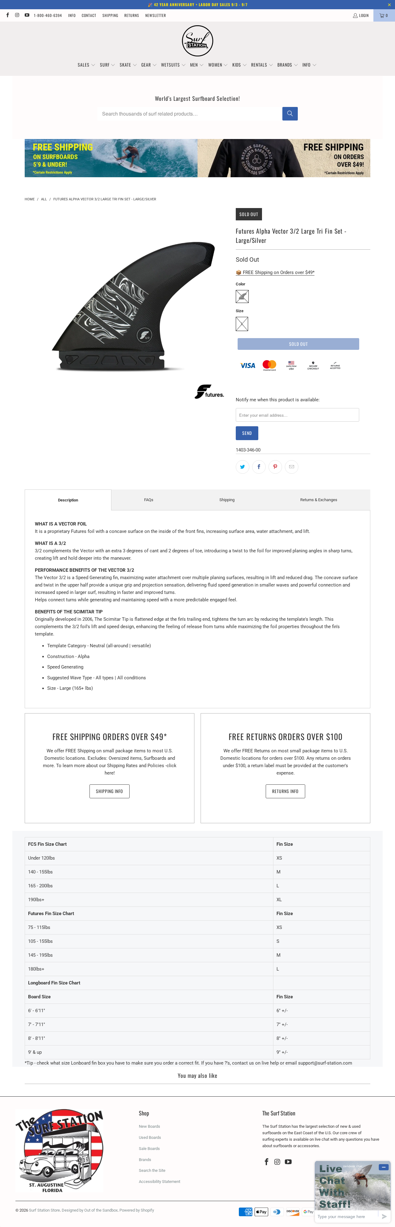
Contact (89, 15)
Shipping (110, 15)
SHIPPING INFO (109, 791)
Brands (145, 1159)
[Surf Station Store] (197, 41)
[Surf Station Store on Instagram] (16, 15)
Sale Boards (149, 1148)
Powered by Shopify (136, 1210)
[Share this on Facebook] (259, 467)
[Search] (290, 114)
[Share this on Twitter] (242, 467)
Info (72, 15)
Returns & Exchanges (318, 499)
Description (68, 500)
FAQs (148, 499)
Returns (131, 15)
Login (364, 15)
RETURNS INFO (285, 791)
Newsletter (155, 15)
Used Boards (150, 1137)
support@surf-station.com (325, 1063)
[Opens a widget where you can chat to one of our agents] (353, 1192)
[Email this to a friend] (291, 467)
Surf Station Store (44, 1210)
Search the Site (152, 1170)
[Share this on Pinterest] (275, 467)
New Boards (149, 1126)
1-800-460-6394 (48, 15)
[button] (87, 65)
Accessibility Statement (159, 1181)
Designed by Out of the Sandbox (90, 1210)
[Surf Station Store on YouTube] (26, 15)
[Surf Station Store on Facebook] (7, 15)
